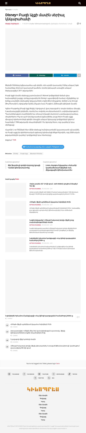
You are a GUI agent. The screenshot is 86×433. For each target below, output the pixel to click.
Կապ (43, 401)
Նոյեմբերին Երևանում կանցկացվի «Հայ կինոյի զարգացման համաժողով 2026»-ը (39, 316)
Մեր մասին (43, 395)
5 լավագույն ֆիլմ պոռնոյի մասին (23, 339)
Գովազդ (43, 398)
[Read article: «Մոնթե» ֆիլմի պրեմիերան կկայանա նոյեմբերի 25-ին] (15, 208)
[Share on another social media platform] (79, 75)
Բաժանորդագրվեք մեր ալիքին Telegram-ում (44, 147)
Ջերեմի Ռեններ (36, 153)
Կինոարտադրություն (42, 24)
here (58, 363)
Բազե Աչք (24, 153)
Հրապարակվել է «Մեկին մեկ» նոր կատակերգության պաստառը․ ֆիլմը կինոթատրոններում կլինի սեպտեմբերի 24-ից (37, 332)
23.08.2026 (46, 243)
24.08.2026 (46, 188)
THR (14, 140)
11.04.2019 (25, 24)
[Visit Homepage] (43, 3)
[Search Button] (79, 3)
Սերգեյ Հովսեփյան (12, 24)
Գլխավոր (8, 9)
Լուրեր (15, 9)
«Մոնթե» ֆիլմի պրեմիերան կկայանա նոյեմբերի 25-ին (50, 202)
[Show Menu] (6, 3)
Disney (15, 153)
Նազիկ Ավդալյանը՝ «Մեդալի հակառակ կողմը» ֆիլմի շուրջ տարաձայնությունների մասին (51, 221)
